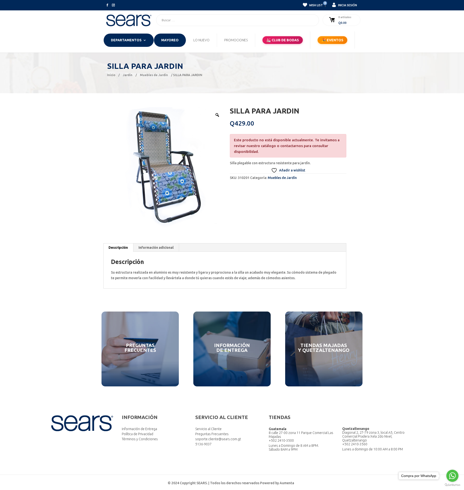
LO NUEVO (201, 40)
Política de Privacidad (137, 434)
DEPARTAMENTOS (126, 40)
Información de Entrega (139, 429)
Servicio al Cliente (208, 429)
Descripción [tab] (118, 247)
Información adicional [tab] (156, 247)
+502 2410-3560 (354, 444)
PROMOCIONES (236, 40)
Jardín (127, 75)
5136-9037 (203, 444)
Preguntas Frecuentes (212, 434)
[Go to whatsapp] (452, 476)
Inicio (111, 75)
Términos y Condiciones (140, 439)
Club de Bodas (282, 40)
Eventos (332, 40)
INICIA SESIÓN (347, 5)
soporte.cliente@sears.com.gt (218, 439)
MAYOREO (170, 40)
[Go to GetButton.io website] (452, 485)
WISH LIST (315, 4)
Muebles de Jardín (154, 75)
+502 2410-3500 (281, 440)
